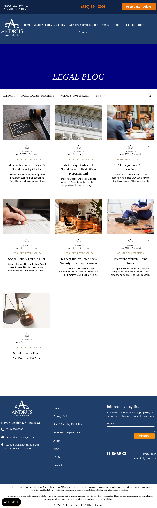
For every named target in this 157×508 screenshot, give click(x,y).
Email (109, 423)
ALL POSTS (9, 96)
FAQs (56, 456)
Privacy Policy (61, 416)
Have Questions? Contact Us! (21, 423)
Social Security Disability (67, 424)
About (56, 440)
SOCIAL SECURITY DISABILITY (37, 96)
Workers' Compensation (66, 432)
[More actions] (46, 147)
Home (56, 408)
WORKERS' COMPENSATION (75, 96)
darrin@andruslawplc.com (20, 437)
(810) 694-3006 (14, 429)
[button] (129, 25)
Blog (56, 448)
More (98, 96)
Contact (57, 465)
